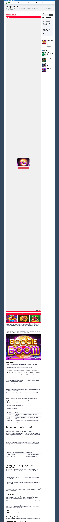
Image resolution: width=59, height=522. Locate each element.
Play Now (11, 0)
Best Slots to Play (34, 2)
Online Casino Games (24, 2)
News (43, 2)
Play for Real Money (11, 14)
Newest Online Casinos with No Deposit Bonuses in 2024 (47, 32)
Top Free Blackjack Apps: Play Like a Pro (47, 24)
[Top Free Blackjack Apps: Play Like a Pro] (44, 61)
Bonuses (29, 2)
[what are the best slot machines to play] (44, 71)
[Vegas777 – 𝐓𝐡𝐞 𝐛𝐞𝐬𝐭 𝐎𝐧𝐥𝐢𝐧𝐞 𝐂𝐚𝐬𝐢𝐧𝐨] (44, 43)
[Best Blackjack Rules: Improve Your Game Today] (44, 56)
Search (43, 13)
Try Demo (11, 318)
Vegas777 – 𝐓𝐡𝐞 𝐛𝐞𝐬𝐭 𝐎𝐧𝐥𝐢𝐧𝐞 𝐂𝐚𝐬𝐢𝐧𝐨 (50, 40)
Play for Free (24, 170)
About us (14, 0)
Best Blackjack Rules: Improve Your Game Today (47, 22)
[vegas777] (8, 2)
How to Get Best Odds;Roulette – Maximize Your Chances (47, 27)
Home (19, 2)
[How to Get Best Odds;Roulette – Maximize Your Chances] (44, 66)
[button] (23, 162)
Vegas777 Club (7, 0)
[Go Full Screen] (8, 17)
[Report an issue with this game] (6, 17)
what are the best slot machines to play (46, 30)
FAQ (16, 0)
